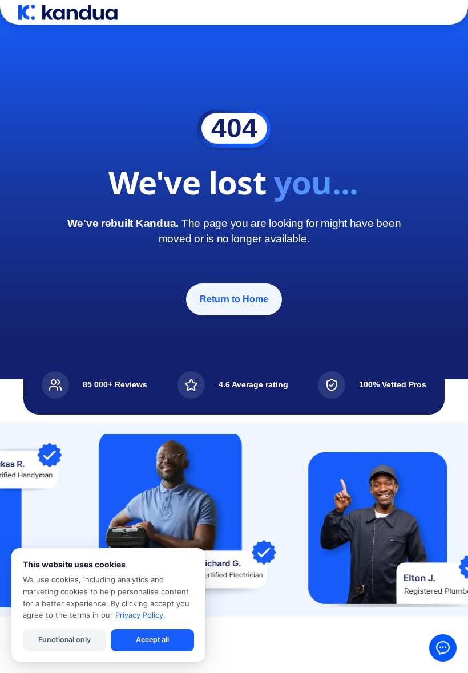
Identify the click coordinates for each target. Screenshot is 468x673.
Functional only (64, 639)
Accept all (152, 639)
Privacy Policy (139, 614)
